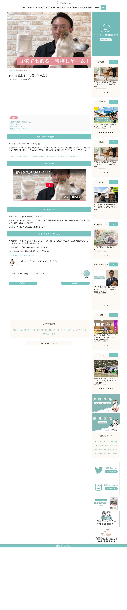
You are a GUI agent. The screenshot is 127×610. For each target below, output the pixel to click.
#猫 (49, 330)
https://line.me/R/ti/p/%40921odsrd (22, 255)
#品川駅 (23, 330)
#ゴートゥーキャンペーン (105, 446)
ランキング (39, 7)
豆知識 (47, 7)
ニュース (96, 7)
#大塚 (115, 453)
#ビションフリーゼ (105, 453)
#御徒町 (44, 330)
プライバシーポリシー (66, 545)
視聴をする (14, 124)
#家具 (29, 330)
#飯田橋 (114, 442)
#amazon (103, 450)
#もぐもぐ (36, 330)
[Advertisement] (49, 99)
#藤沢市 (16, 330)
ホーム (24, 7)
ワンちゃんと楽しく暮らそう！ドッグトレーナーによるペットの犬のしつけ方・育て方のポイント (44, 156)
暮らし (53, 7)
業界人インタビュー (80, 7)
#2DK (110, 450)
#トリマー (99, 442)
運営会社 (58, 545)
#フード (107, 442)
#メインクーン (57, 330)
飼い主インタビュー (64, 7)
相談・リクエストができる (19, 129)
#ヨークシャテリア (71, 330)
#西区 (53, 334)
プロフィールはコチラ (37, 261)
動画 (90, 7)
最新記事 (31, 7)
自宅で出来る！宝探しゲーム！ (21, 122)
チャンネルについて (17, 126)
